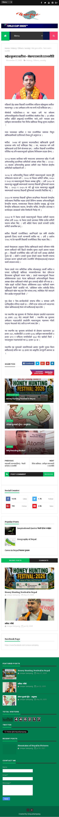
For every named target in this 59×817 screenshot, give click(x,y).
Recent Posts (15, 560)
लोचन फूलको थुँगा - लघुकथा (18, 424)
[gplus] (56, 2)
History (14, 48)
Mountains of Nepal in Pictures (33, 745)
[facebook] (41, 2)
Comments (43, 560)
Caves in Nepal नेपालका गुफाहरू (17, 550)
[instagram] (52, 2)
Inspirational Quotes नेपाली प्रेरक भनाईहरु (34, 528)
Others (20, 48)
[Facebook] (28, 810)
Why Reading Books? (16, 450)
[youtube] (48, 2)
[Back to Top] (31, 810)
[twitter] (45, 2)
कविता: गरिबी (9, 623)
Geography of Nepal (26, 539)
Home (7, 48)
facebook (48, 474)
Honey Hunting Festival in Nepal (20, 398)
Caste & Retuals (13, 395)
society (27, 48)
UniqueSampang (33, 814)
